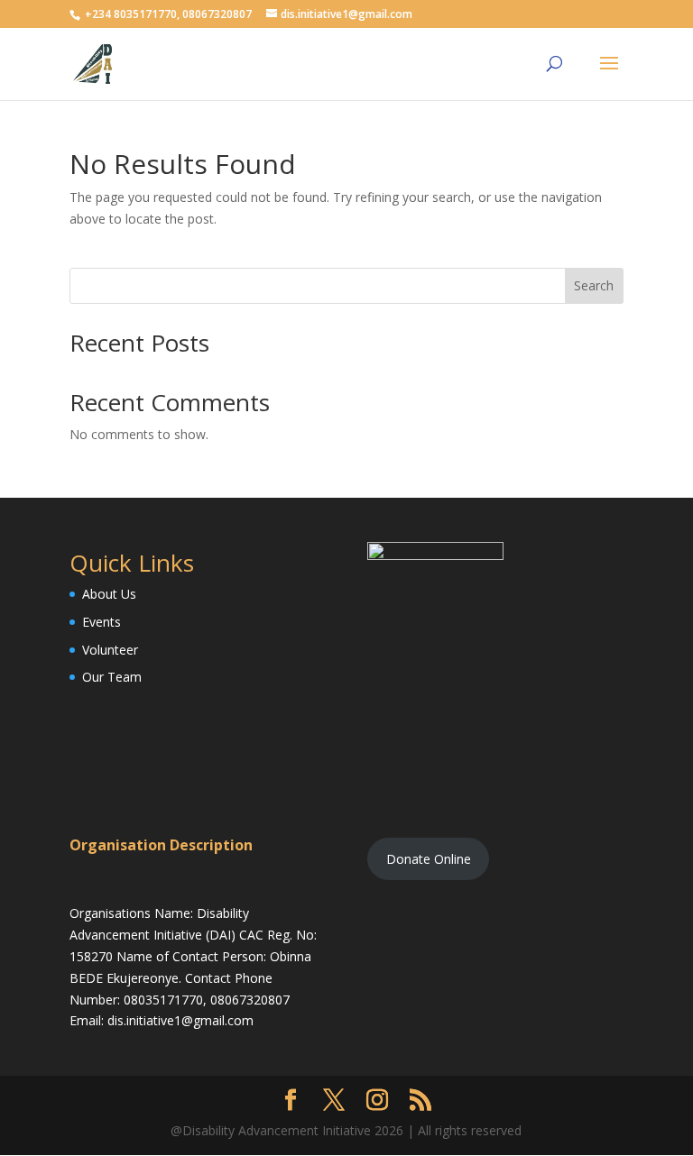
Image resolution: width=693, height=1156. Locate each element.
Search (594, 285)
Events (101, 621)
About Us (109, 593)
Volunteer (110, 649)
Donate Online (428, 858)
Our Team (112, 676)
